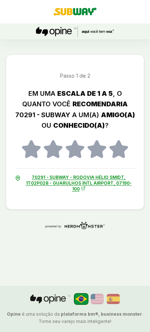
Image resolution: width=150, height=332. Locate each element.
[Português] (81, 299)
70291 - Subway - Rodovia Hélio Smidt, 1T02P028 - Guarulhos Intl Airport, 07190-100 (79, 183)
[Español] (113, 299)
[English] (97, 299)
